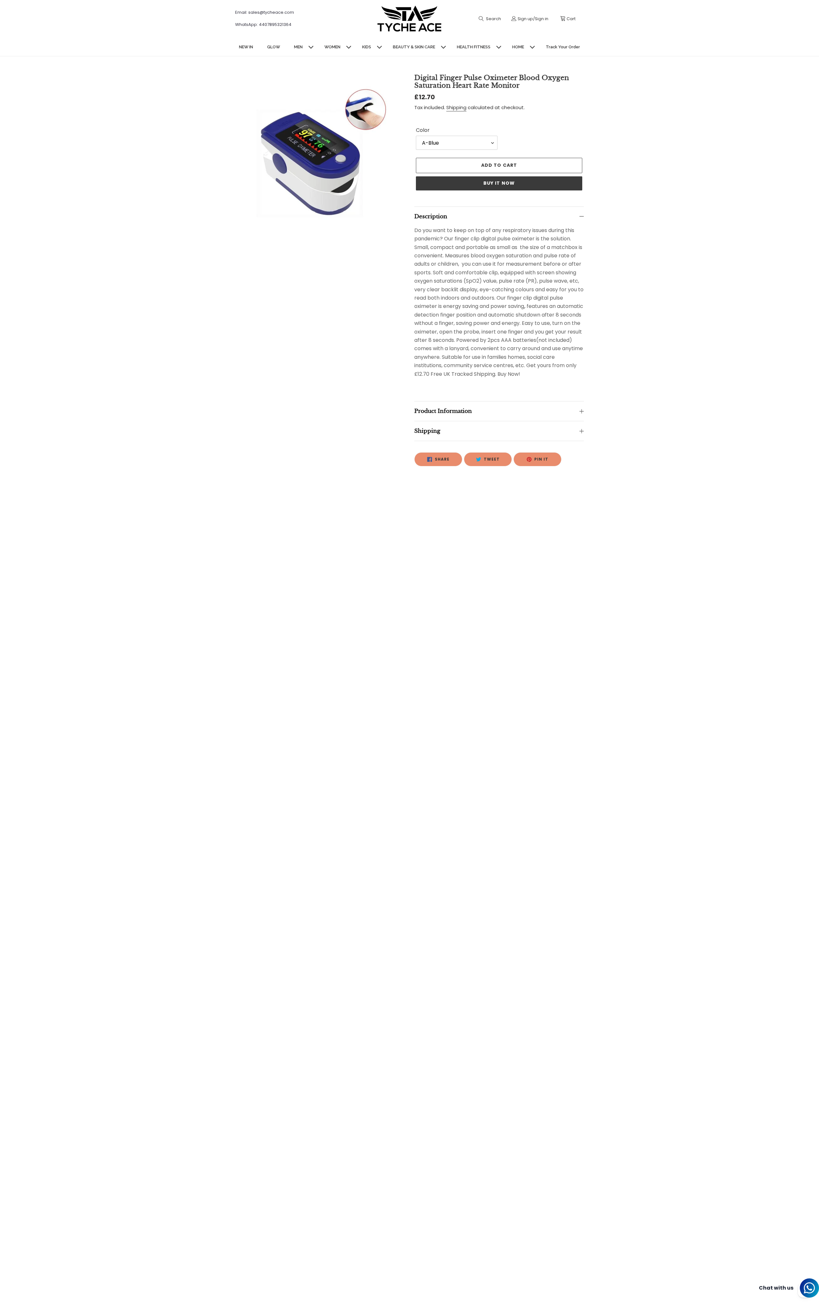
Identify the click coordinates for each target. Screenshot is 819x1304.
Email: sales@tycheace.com (264, 12)
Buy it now (499, 183)
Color (423, 130)
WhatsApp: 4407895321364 (263, 24)
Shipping (456, 107)
